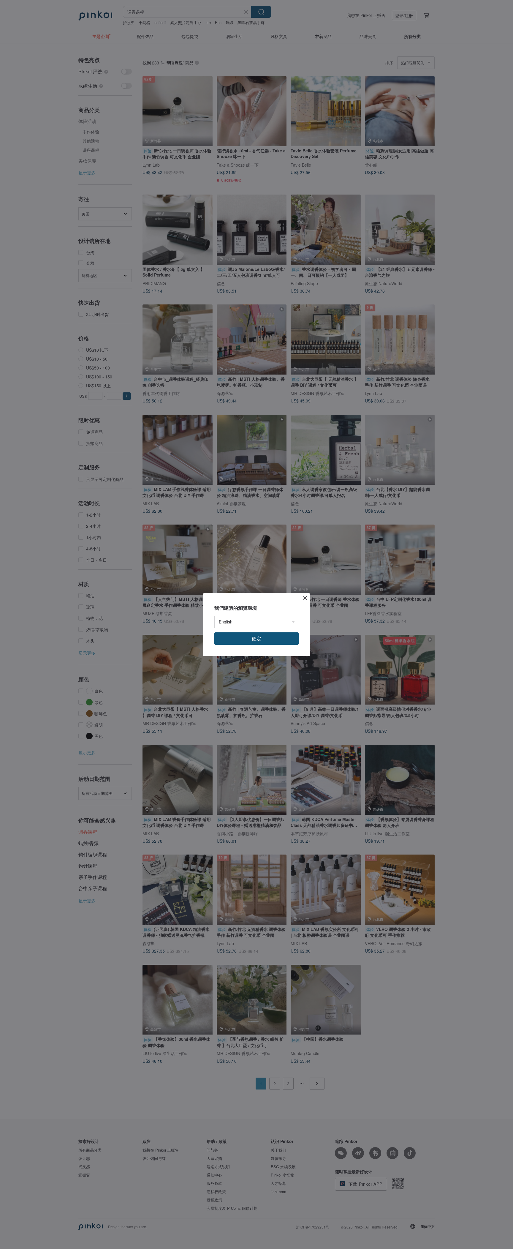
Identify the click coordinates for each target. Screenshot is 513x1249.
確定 (256, 638)
